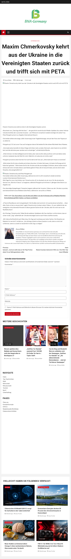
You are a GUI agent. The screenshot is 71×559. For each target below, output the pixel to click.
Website (7, 301)
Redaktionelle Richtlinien (10, 409)
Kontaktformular (8, 404)
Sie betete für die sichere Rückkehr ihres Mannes (51, 144)
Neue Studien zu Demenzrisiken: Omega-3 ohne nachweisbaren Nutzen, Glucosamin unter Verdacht (18, 546)
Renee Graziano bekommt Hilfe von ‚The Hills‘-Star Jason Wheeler (52, 250)
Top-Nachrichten (8, 379)
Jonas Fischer (18, 513)
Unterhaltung (35, 41)
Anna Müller (8, 80)
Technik (5, 388)
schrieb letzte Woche (43, 150)
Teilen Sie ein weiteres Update (30, 213)
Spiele (40, 522)
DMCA (5, 407)
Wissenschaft (7, 386)
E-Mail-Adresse (10, 295)
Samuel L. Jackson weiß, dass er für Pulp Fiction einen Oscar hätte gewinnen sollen (17, 250)
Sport (4, 390)
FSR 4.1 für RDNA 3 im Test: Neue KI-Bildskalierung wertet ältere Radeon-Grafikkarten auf (51, 546)
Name (7, 289)
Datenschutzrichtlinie (9, 411)
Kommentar (9, 264)
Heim (4, 377)
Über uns (6, 402)
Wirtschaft (6, 383)
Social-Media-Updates (49, 130)
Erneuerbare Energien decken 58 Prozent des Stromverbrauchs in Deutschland (49, 511)
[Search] (68, 32)
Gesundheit (8, 522)
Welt (4, 381)
